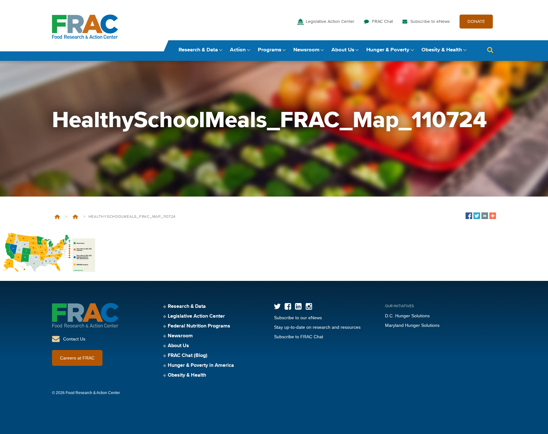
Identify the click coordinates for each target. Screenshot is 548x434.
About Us (342, 50)
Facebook (287, 306)
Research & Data (198, 50)
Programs (269, 50)
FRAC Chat (382, 21)
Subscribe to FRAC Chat (298, 336)
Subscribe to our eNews (298, 317)
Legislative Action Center (330, 21)
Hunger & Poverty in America (201, 365)
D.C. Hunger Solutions (407, 315)
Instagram (308, 306)
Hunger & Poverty (387, 50)
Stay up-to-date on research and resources (317, 327)
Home (57, 216)
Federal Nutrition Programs (199, 326)
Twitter (277, 306)
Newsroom (306, 50)
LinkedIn (298, 306)
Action (238, 50)
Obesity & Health (441, 50)
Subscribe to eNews (430, 21)
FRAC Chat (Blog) (187, 355)
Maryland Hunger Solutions (412, 325)
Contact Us (74, 338)
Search (490, 50)
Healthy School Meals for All (75, 216)
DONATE (476, 21)
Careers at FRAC (77, 357)
